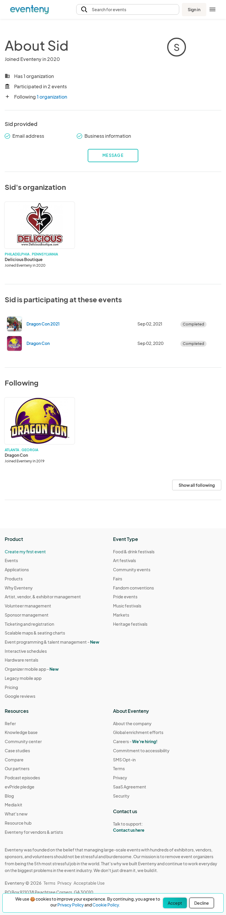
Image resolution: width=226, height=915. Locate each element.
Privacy (120, 777)
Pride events (125, 596)
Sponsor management (27, 614)
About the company (132, 723)
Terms (119, 768)
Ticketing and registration (29, 624)
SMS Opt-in (124, 759)
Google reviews (20, 696)
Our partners (17, 768)
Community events (131, 569)
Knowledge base (21, 732)
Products (14, 578)
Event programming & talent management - (52, 642)
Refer (10, 723)
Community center (23, 741)
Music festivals (127, 605)
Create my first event (25, 551)
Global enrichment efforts (138, 732)
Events (11, 560)
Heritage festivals (130, 624)
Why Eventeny (19, 587)
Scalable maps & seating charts (35, 632)
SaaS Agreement (129, 786)
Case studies (17, 750)
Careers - (135, 741)
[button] (127, 9)
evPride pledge (19, 786)
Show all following (197, 485)
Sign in (194, 9)
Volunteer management (28, 605)
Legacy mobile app (23, 678)
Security (121, 795)
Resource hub (18, 823)
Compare (14, 759)
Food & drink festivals (133, 551)
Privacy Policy (70, 904)
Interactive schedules (26, 651)
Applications (17, 569)
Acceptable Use (89, 883)
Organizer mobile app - (32, 669)
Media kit (13, 804)
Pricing (11, 687)
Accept (175, 903)
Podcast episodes (22, 777)
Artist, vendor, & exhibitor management (43, 596)
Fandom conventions (133, 587)
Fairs (117, 578)
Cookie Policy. (106, 904)
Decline (201, 903)
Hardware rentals (21, 659)
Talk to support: (128, 827)
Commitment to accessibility (141, 750)
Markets (121, 614)
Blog (9, 795)
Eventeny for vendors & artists (34, 832)
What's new (16, 813)
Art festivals (124, 560)
